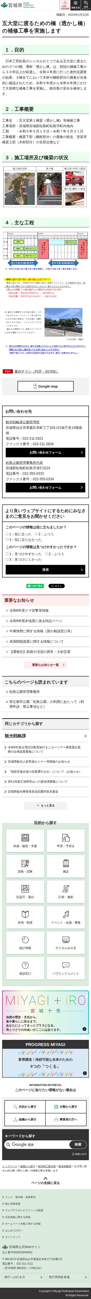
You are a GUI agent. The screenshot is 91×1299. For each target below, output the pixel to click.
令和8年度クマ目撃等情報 (29, 610)
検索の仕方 (81, 1154)
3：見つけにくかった (25, 559)
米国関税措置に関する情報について (37, 641)
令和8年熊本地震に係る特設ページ (36, 621)
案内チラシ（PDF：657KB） (37, 371)
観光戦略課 (15, 735)
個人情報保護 (12, 1203)
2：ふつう (46, 534)
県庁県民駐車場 (59, 1277)
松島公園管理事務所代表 (24, 463)
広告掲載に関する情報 (17, 1217)
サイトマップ (12, 1237)
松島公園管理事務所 (24, 692)
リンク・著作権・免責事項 (20, 1197)
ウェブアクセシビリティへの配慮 (24, 1210)
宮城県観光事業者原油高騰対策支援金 (33, 791)
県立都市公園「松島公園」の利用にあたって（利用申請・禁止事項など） (46, 704)
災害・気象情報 (65, 5)
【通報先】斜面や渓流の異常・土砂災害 (40, 652)
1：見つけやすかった (25, 554)
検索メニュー (86, 5)
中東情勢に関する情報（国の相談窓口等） (42, 631)
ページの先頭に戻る (45, 1183)
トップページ (9, 1166)
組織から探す (27, 1166)
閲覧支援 (75, 5)
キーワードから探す (20, 1136)
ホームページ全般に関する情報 (23, 1223)
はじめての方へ (14, 1230)
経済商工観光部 (47, 1166)
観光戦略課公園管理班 (23, 422)
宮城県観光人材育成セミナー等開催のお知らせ (39, 761)
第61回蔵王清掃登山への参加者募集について (38, 781)
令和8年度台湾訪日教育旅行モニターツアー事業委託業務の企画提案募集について (44, 749)
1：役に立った (20, 534)
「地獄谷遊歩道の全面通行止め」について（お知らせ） (45, 771)
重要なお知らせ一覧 (45, 665)
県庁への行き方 (14, 1277)
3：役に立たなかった (25, 539)
